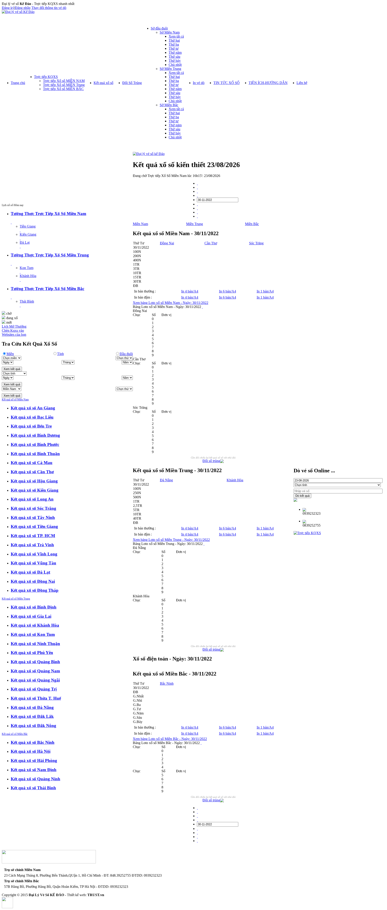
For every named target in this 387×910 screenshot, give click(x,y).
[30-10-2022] (197, 187)
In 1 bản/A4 (265, 291)
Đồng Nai (167, 243)
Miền (10, 354)
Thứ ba (174, 44)
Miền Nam (140, 224)
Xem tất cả (176, 36)
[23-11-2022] (197, 191)
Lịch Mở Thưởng (14, 326)
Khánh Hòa (28, 276)
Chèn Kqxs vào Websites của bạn (14, 332)
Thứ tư (173, 48)
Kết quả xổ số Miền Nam (15, 399)
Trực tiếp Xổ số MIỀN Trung (64, 85)
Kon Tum (26, 268)
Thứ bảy (175, 60)
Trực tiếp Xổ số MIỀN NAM (64, 81)
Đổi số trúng (211, 461)
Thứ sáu (174, 56)
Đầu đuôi (126, 354)
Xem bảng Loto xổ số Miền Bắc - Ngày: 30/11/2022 (170, 739)
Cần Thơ (210, 243)
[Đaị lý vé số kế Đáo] (149, 154)
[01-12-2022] (197, 204)
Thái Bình (27, 301)
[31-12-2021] (197, 212)
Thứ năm (175, 52)
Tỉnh (60, 354)
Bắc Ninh (167, 683)
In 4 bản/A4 (189, 291)
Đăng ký (8, 8)
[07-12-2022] (197, 208)
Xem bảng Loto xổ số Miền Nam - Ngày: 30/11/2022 (170, 303)
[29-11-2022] (197, 195)
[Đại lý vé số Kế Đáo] (18, 12)
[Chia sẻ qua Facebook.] (222, 462)
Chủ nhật (175, 65)
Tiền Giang (28, 226)
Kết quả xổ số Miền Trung (16, 598)
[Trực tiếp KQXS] (307, 533)
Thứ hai (174, 40)
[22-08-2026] (197, 216)
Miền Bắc (252, 224)
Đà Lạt (25, 242)
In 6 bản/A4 (227, 291)
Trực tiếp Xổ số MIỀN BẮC (63, 89)
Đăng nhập (22, 8)
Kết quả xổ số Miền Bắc (15, 734)
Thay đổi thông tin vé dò (48, 8)
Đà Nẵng (166, 480)
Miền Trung (194, 224)
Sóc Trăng (256, 243)
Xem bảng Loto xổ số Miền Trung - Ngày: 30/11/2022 (171, 540)
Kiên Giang (28, 234)
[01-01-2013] (197, 183)
